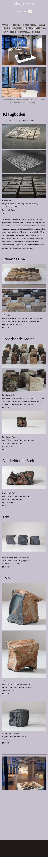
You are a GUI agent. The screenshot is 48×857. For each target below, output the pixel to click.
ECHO (29, 28)
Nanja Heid (24, 3)
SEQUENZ (24, 31)
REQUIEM (18, 28)
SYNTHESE (9, 31)
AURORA (40, 28)
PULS (7, 28)
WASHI (6, 25)
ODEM (17, 25)
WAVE (42, 25)
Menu (19, 11)
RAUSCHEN (29, 25)
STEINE (36, 31)
